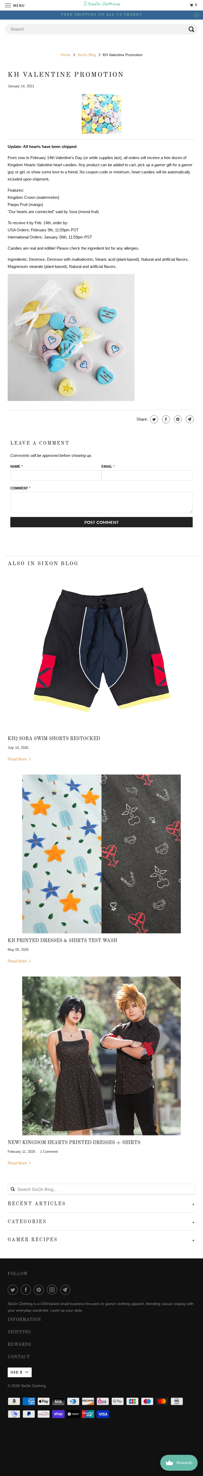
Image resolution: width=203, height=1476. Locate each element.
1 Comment (49, 1152)
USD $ (16, 1372)
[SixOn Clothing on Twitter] (14, 1290)
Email (108, 467)
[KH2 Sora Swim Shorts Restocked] (101, 652)
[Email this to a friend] (189, 419)
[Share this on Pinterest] (177, 419)
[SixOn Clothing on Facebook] (27, 1290)
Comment (20, 488)
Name (16, 467)
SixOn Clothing (33, 1386)
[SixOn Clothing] (101, 5)
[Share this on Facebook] (165, 419)
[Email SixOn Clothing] (66, 1290)
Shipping (19, 1332)
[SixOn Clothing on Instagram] (53, 1290)
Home (66, 55)
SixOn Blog (86, 55)
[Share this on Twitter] (153, 419)
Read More (18, 759)
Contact (19, 1357)
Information (24, 1320)
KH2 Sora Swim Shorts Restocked (54, 738)
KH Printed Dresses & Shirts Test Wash (62, 940)
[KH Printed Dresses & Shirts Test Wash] (101, 854)
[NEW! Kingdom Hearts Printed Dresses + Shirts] (101, 1055)
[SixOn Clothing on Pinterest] (40, 1290)
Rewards (19, 1345)
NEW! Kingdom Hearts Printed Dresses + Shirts (74, 1142)
